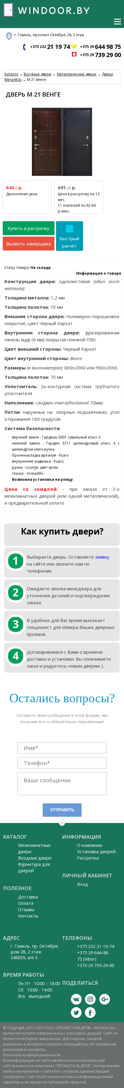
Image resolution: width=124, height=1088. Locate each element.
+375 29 (100, 46)
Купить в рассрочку (28, 228)
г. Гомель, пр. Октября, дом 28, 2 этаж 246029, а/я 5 (35, 951)
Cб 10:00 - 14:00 (35, 990)
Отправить (62, 810)
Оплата (25, 903)
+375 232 (50, 46)
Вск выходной (34, 996)
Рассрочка (88, 858)
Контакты (28, 916)
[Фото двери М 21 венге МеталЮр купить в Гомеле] (62, 176)
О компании (89, 845)
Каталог (11, 74)
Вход (82, 884)
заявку (102, 557)
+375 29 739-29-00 (95, 965)
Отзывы (26, 909)
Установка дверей (96, 851)
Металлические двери (76, 74)
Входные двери (37, 74)
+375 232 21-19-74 (95, 946)
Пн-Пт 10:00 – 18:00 (39, 983)
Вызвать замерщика (28, 244)
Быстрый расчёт (69, 242)
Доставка (28, 897)
